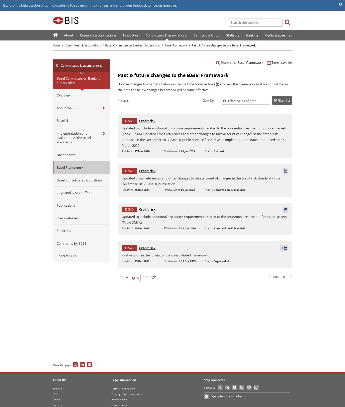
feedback (140, 5)
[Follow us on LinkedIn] (227, 387)
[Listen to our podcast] (249, 387)
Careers (57, 405)
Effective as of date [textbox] (242, 101)
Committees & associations (83, 45)
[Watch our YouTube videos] (235, 387)
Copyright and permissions (126, 394)
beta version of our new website (45, 5)
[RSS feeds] (242, 387)
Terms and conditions (123, 388)
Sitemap (57, 388)
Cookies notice (119, 405)
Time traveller (282, 62)
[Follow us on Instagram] (256, 387)
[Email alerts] (207, 396)
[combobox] (246, 101)
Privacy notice (119, 399)
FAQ (55, 394)
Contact (57, 399)
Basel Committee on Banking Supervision (132, 45)
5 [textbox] (138, 278)
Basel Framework (176, 45)
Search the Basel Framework (241, 62)
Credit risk (147, 121)
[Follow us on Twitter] (220, 387)
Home (56, 45)
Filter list (283, 100)
